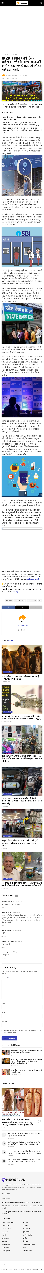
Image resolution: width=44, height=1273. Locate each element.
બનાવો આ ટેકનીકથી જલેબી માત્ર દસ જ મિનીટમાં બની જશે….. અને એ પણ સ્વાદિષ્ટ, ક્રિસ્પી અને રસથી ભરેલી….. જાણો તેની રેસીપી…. (26, 1061)
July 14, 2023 (5, 806)
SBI (40, 601)
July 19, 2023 (5, 764)
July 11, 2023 (5, 888)
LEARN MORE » (6, 1194)
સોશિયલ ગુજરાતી (33, 579)
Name (4, 1003)
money (30, 601)
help (23, 601)
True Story (5, 1247)
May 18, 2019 (23, 75)
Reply (4, 908)
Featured (5, 1232)
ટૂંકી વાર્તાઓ (26, 1232)
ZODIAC (25, 1222)
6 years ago (18, 902)
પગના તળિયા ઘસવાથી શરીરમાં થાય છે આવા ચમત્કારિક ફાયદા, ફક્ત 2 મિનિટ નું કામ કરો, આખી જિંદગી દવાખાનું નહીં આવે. (17, 1122)
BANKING (9, 601)
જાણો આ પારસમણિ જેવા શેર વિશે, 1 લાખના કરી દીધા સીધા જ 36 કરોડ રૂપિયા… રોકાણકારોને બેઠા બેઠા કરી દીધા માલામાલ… (24, 1161)
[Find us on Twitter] (5, 1265)
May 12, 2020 (15, 1055)
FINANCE (17, 601)
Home (3, 55)
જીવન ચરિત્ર (26, 1229)
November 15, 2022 (16, 1074)
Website (4, 1021)
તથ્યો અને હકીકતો (7, 672)
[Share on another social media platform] (35, 607)
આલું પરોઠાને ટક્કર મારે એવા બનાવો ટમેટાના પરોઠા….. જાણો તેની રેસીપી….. (21, 1202)
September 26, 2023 (6, 721)
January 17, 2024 (6, 848)
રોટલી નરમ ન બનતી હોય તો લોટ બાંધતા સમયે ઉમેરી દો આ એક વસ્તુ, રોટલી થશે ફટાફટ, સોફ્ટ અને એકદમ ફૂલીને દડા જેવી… (24, 1143)
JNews (7, 1269)
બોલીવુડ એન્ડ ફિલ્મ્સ (29, 1244)
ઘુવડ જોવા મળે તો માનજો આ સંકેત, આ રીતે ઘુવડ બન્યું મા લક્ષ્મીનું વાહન (26, 1071)
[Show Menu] (2, 3)
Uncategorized (6, 1251)
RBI (35, 601)
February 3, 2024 (6, 682)
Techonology (7, 794)
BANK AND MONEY (11, 55)
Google (16, 591)
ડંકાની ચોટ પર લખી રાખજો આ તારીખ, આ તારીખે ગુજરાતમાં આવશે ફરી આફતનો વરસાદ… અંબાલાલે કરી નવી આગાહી (22, 884)
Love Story (5, 1241)
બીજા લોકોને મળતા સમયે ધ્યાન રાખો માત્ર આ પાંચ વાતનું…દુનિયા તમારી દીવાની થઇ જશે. (22, 118)
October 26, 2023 (16, 1066)
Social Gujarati (12, 75)
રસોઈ (24, 1247)
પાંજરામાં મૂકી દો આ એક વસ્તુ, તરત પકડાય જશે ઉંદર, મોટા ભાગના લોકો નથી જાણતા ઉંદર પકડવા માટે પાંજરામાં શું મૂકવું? (21, 123)
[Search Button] (41, 3)
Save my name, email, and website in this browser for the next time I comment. (22, 1031)
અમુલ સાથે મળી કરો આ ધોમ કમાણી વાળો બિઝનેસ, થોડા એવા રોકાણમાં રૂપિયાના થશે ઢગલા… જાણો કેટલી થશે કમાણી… (20, 843)
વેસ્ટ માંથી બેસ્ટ (27, 1251)
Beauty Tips (6, 1225)
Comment (5, 978)
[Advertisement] (22, 29)
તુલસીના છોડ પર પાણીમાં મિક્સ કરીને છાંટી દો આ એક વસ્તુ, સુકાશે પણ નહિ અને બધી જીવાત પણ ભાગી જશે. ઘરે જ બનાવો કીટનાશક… (25, 1152)
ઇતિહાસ (25, 1225)
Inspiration (5, 1238)
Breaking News (6, 1229)
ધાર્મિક (25, 1238)
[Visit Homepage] (22, 3)
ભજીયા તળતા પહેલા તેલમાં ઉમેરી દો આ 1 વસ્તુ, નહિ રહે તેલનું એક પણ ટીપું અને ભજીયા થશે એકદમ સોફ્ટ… (25, 1134)
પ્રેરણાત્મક (25, 1241)
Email (4, 1012)
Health (4, 1235)
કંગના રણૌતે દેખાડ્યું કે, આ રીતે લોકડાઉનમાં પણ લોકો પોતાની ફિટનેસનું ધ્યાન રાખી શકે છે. (26, 1051)
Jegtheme (39, 1269)
